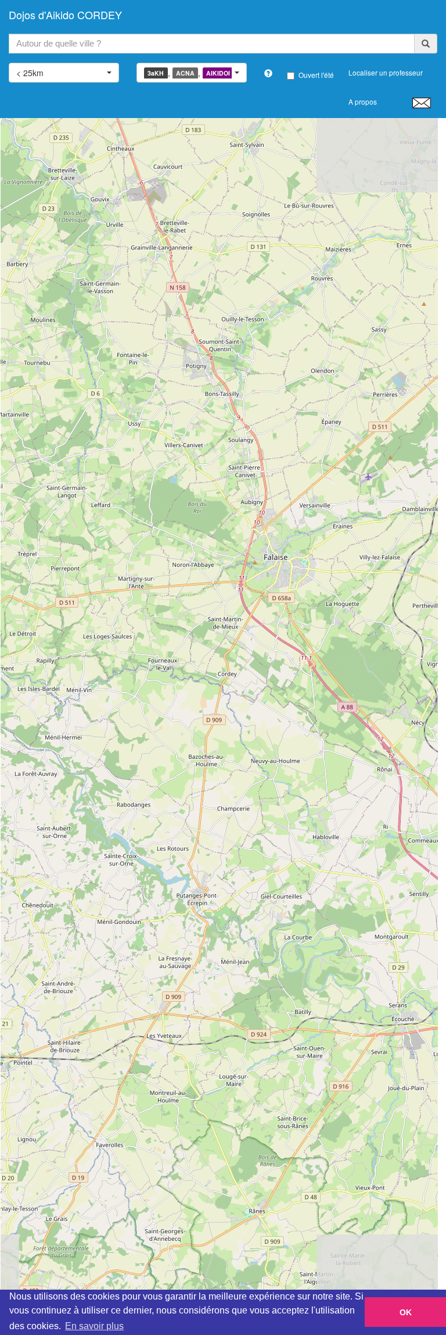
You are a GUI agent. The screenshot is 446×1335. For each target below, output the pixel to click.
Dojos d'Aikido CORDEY (65, 14)
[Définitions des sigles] (268, 73)
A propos (362, 101)
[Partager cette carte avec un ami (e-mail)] (421, 102)
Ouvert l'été (316, 75)
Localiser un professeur (385, 72)
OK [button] (406, 1312)
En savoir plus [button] (94, 1326)
